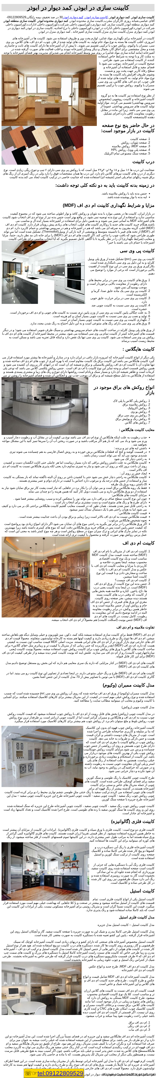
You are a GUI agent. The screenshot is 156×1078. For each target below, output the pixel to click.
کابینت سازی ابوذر (96, 17)
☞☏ (53, 1073)
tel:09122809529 (60, 1073)
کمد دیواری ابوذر (73, 17)
